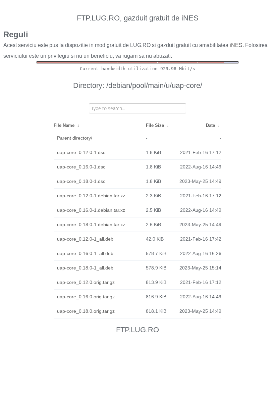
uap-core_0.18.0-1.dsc (81, 181)
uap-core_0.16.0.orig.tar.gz (86, 296)
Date (210, 125)
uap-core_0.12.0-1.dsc (81, 152)
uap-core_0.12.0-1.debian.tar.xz (91, 195)
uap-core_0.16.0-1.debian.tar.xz (91, 210)
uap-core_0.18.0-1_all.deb (85, 267)
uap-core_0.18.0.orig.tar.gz (86, 311)
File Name (64, 125)
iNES (236, 45)
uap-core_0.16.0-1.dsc (81, 166)
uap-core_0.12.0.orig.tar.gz (86, 282)
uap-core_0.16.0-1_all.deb (85, 253)
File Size (155, 125)
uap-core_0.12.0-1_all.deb (85, 239)
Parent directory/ (74, 138)
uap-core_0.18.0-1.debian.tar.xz (91, 224)
